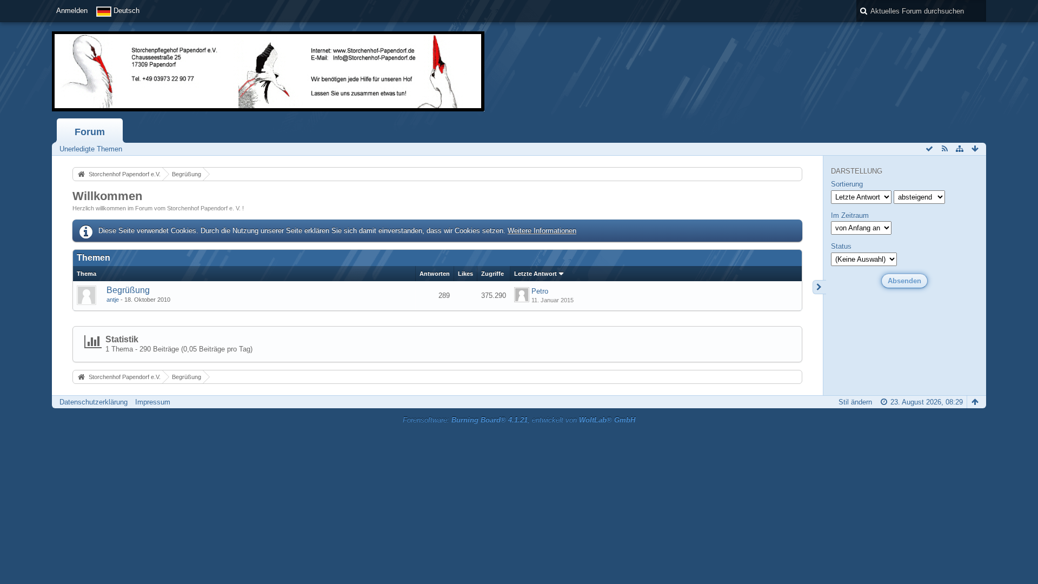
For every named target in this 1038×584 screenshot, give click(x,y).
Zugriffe (492, 273)
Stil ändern (855, 402)
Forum (90, 132)
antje (113, 299)
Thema (86, 273)
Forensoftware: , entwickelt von (519, 420)
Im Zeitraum (850, 215)
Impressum (152, 402)
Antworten (435, 273)
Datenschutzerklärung (93, 402)
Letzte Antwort (535, 273)
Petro (539, 291)
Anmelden (72, 10)
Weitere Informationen (542, 231)
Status (841, 246)
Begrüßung (128, 290)
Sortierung (847, 184)
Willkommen (107, 196)
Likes (465, 273)
